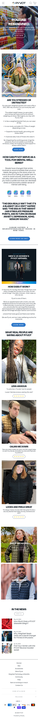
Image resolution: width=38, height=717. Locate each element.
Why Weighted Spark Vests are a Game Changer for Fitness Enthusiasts (25, 635)
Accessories (19, 668)
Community (19, 677)
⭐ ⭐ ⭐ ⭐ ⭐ (19, 396)
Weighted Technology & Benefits (19, 674)
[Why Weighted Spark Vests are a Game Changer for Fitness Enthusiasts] (7, 636)
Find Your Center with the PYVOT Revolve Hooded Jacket (24, 647)
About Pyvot (19, 671)
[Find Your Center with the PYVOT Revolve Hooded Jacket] (7, 648)
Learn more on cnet (19, 238)
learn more (18, 324)
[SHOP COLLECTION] (19, 545)
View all (19, 613)
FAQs (19, 680)
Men (19, 666)
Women (19, 663)
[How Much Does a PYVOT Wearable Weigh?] (7, 624)
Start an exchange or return (19, 682)
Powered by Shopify (19, 715)
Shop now (18, 149)
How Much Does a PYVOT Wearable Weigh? (24, 622)
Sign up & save (19, 691)
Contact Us (19, 685)
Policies (19, 697)
